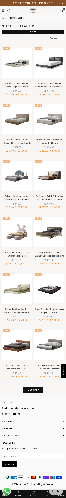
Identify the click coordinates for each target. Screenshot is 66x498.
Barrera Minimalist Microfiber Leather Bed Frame (49, 141)
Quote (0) (63, 371)
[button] (61, 10)
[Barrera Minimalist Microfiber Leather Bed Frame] (49, 119)
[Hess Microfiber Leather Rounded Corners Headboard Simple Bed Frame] (17, 119)
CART (48, 495)
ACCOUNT (18, 495)
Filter (33, 32)
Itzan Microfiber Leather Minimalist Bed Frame (49, 367)
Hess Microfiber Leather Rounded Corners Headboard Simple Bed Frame (17, 141)
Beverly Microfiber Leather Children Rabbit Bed (17, 254)
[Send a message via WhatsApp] (7, 491)
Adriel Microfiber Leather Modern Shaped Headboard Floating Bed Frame (16, 85)
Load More (33, 390)
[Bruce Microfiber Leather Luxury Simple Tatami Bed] (49, 288)
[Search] (9, 10)
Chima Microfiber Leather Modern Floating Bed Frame (16, 311)
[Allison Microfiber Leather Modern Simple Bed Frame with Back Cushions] (49, 62)
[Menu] (3, 10)
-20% (6, 49)
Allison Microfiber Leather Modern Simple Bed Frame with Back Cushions (49, 85)
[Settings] (56, 10)
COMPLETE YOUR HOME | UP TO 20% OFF (33, 3)
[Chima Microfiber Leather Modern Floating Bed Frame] (17, 288)
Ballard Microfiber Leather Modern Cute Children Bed (17, 198)
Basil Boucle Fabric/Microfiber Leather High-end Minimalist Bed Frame (49, 198)
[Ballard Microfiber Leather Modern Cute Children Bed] (17, 175)
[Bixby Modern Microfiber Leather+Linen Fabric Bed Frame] (49, 232)
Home (4, 18)
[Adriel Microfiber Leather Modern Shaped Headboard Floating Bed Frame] (17, 62)
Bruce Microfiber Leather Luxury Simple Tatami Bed (49, 311)
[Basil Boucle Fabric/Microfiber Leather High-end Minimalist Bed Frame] (49, 175)
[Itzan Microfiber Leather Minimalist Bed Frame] (49, 345)
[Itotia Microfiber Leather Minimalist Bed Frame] (17, 345)
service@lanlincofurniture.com (22, 408)
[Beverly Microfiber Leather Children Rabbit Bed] (17, 232)
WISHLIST (33, 495)
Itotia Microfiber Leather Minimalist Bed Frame (17, 367)
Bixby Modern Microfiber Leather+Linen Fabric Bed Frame (49, 254)
